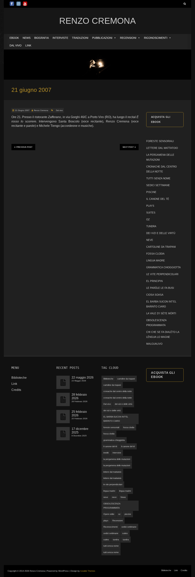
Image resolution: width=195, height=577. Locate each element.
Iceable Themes (87, 571)
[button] (114, 38)
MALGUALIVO (154, 343)
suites (125, 533)
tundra (116, 539)
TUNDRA (151, 226)
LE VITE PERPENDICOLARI (162, 274)
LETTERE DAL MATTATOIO (162, 148)
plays (105, 520)
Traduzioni (80, 37)
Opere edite (108, 514)
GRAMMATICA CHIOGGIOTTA (163, 267)
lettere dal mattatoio (112, 472)
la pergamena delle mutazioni (116, 459)
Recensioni (128, 37)
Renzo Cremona (41, 110)
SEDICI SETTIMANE (158, 185)
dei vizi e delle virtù (123, 404)
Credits (16, 389)
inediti (106, 453)
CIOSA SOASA (154, 294)
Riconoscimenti (155, 37)
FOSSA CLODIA (155, 253)
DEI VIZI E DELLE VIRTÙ (160, 233)
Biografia (41, 37)
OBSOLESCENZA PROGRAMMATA (111, 505)
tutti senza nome (111, 546)
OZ (148, 219)
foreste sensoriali (111, 427)
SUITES (150, 212)
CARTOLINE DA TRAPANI (161, 246)
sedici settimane (128, 527)
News (26, 37)
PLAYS (150, 205)
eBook (14, 37)
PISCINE (151, 192)
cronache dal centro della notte (117, 391)
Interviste (60, 37)
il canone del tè (110, 446)
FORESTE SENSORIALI (160, 141)
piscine (128, 514)
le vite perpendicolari (112, 484)
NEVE (149, 240)
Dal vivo (16, 45)
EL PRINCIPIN (154, 281)
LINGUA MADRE (155, 260)
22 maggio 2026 (83, 377)
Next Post (128, 147)
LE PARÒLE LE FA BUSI (160, 288)
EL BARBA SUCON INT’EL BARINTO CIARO (115, 419)
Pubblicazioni (102, 37)
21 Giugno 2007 (22, 110)
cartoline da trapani (126, 379)
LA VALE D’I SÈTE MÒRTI (161, 313)
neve (105, 497)
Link (28, 45)
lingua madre (109, 491)
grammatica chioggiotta (114, 440)
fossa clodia (128, 427)
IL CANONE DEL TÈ (157, 199)
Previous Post (24, 147)
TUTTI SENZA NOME (158, 178)
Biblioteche (19, 377)
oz (119, 514)
